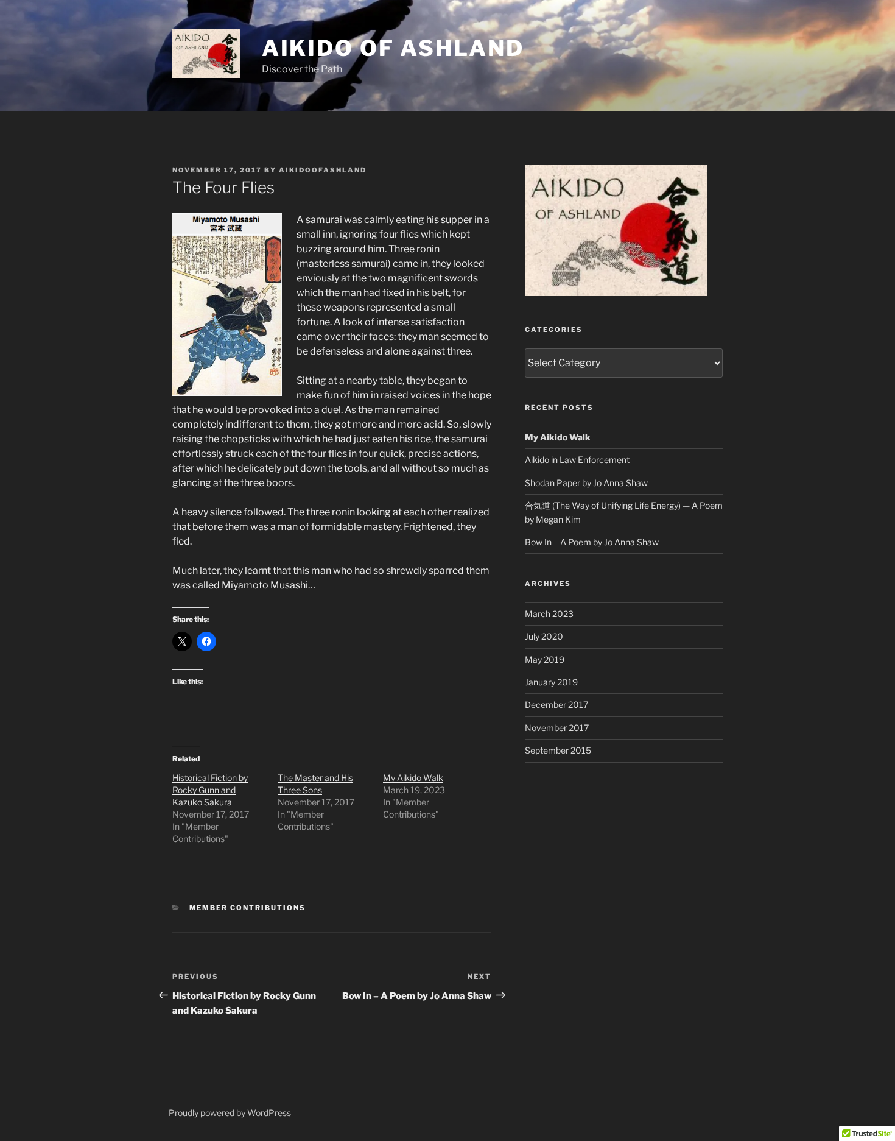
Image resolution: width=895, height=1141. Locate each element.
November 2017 (557, 727)
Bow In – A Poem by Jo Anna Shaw (592, 542)
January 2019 (551, 682)
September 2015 (558, 750)
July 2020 (544, 636)
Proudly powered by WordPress (230, 1112)
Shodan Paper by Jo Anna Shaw (586, 483)
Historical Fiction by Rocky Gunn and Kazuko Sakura (210, 789)
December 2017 (556, 704)
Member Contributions (247, 907)
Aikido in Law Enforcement (577, 459)
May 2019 (544, 659)
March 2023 (549, 614)
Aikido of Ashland (393, 48)
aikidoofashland (323, 170)
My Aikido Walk (413, 777)
